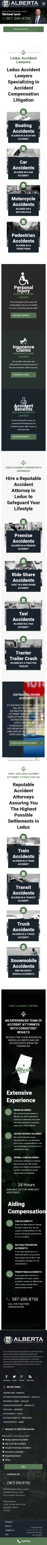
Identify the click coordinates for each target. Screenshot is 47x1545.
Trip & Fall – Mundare (13, 1410)
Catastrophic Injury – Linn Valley (18, 1405)
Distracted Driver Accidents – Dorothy (21, 1397)
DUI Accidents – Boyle (13, 1414)
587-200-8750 (18, 18)
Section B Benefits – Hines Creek (17, 1418)
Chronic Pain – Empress (13, 1393)
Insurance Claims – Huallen (15, 1401)
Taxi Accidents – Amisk (13, 1422)
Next (23, 1467)
